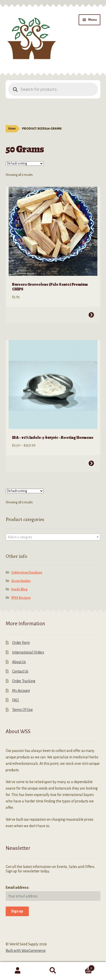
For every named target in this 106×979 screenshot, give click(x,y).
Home (12, 128)
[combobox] (53, 537)
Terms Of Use (22, 710)
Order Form (21, 643)
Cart (81, 966)
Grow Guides (21, 581)
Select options (91, 315)
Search (53, 970)
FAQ (15, 700)
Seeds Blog (19, 589)
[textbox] (53, 537)
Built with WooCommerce (26, 951)
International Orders (28, 652)
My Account (21, 691)
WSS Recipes (21, 597)
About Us (19, 662)
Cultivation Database (26, 572)
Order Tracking (23, 681)
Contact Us (20, 671)
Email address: (17, 887)
